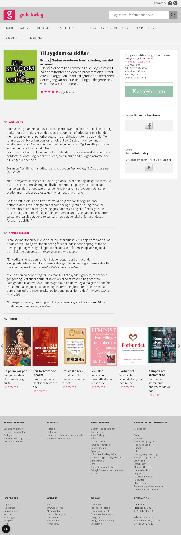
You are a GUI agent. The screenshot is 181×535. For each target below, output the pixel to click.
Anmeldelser (19, 233)
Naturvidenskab (142, 470)
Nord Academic (98, 447)
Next (179, 346)
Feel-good (9, 435)
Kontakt (36, 38)
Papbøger (139, 479)
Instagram (175, 3)
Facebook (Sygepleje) (101, 511)
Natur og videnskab (100, 444)
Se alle (26, 319)
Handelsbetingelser (56, 514)
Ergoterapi (9, 504)
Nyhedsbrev (53, 523)
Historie (43, 28)
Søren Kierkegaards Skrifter (103, 467)
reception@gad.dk (150, 520)
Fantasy (138, 438)
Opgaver (138, 473)
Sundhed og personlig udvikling (106, 457)
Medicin (7, 514)
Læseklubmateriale (13, 441)
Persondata (53, 520)
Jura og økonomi (12, 511)
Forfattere (12, 38)
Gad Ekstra (52, 517)
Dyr (135, 432)
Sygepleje (8, 520)
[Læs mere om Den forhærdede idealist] (46, 346)
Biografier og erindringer (102, 428)
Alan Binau (130, 61)
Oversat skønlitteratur (14, 432)
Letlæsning (139, 460)
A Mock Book (97, 460)
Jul (135, 451)
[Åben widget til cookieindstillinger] (6, 529)
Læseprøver (96, 523)
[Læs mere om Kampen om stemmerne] (162, 345)
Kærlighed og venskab (145, 457)
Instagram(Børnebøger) (102, 520)
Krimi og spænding (13, 438)
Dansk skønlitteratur (13, 428)
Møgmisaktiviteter (143, 467)
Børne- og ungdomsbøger (108, 28)
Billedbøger (140, 428)
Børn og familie (98, 432)
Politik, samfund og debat (103, 454)
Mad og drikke (97, 441)
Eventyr (137, 435)
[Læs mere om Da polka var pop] (17, 346)
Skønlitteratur (16, 28)
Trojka (7, 523)
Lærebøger (145, 28)
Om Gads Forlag (55, 507)
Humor (137, 447)
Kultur (93, 438)
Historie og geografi (144, 441)
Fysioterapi (9, 507)
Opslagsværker (98, 451)
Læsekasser (140, 463)
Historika (51, 432)
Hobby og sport (142, 444)
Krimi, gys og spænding (145, 454)
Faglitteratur (69, 28)
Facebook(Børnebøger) (102, 514)
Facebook (170, 3)
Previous (2, 346)
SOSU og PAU (10, 517)
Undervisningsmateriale (146, 489)
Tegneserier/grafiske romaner (148, 486)
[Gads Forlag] (20, 16)
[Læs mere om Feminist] (104, 346)
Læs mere (16, 122)
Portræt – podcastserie (58, 438)
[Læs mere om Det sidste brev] (75, 346)
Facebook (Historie (100, 507)
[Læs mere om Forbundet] (133, 346)
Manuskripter (53, 511)
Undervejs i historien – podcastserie (65, 435)
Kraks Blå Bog (97, 435)
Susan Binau (144, 61)
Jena (92, 463)
